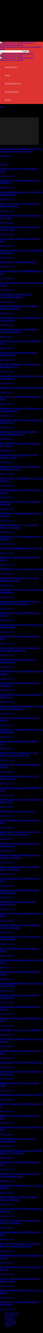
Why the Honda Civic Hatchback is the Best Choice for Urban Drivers (21, 707)
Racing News (10, 1315)
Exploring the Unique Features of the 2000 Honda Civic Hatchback (21, 1151)
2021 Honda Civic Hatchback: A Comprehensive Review (16, 295)
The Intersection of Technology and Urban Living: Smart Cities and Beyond (21, 150)
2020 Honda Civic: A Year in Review (18, 811)
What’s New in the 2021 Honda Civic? (19, 262)
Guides (7, 75)
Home (2, 107)
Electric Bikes (10, 1324)
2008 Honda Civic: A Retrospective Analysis (21, 569)
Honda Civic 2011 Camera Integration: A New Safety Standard (20, 1221)
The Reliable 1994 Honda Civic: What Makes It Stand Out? (19, 307)
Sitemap (8, 1326)
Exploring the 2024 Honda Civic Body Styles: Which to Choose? (19, 433)
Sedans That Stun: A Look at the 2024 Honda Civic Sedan (19, 526)
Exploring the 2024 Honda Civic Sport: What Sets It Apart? (19, 579)
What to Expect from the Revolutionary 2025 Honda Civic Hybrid (19, 649)
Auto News (9, 1317)
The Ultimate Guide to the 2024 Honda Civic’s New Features (19, 330)
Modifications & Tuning (13, 83)
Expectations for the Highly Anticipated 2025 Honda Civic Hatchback (19, 602)
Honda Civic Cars (11, 67)
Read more (4, 164)
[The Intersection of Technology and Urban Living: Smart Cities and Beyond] (19, 144)
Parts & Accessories (12, 91)
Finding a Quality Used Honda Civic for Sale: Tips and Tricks (19, 856)
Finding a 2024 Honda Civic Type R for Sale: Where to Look (19, 467)
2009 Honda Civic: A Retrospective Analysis (21, 387)
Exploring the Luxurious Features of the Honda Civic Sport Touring (19, 833)
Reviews (8, 100)
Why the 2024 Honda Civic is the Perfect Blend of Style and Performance (20, 1245)
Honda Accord (10, 1322)
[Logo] (21, 56)
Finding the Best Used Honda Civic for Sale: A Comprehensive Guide (19, 754)
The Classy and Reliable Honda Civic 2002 (21, 548)
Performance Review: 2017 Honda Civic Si (21, 1062)
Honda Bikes (10, 1319)
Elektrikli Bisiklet (11, 1313)
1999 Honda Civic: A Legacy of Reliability (20, 1030)
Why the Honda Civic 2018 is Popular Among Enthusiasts (18, 1198)
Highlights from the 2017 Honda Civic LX (20, 1095)
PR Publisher (5, 156)
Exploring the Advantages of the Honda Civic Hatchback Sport (19, 1175)
